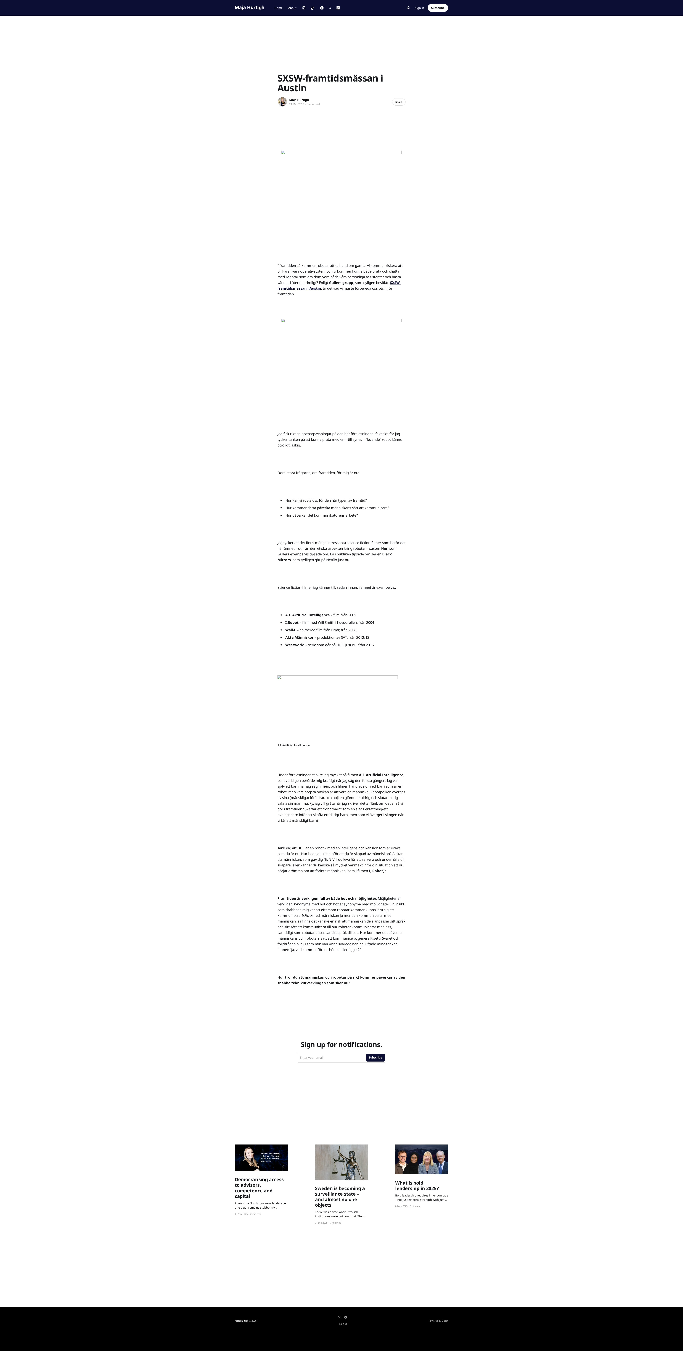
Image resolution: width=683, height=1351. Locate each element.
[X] (339, 1317)
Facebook (322, 8)
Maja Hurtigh (249, 7)
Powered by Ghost (438, 1320)
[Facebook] (345, 1317)
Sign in (419, 8)
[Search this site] (408, 8)
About (292, 8)
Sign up (343, 1323)
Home (278, 8)
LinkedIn (338, 8)
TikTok (312, 8)
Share (398, 102)
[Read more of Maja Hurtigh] (282, 102)
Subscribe (438, 8)
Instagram (303, 8)
